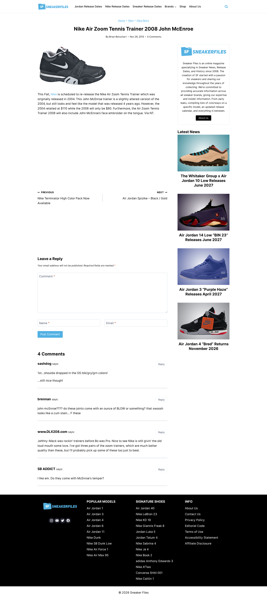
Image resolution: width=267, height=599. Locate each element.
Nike (131, 20)
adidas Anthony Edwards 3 (154, 561)
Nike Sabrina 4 (146, 543)
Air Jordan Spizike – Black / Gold (145, 195)
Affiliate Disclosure (198, 543)
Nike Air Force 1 (97, 549)
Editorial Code (195, 526)
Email (111, 323)
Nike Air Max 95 (98, 555)
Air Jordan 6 (95, 526)
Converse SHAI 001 (149, 573)
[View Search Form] (226, 7)
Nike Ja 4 (142, 549)
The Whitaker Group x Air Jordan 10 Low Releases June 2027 (204, 180)
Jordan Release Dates (88, 6)
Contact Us (193, 514)
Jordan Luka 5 (145, 532)
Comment (47, 276)
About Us (195, 6)
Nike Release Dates (117, 6)
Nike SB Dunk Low (99, 543)
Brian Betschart (118, 36)
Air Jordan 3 (95, 514)
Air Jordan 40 (145, 508)
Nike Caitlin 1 (145, 578)
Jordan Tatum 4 (147, 537)
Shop (183, 6)
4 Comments (154, 36)
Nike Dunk (94, 537)
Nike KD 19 (143, 520)
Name (44, 323)
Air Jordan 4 (95, 520)
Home (121, 20)
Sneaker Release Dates (147, 6)
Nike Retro (143, 20)
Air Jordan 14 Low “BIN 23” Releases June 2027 (203, 237)
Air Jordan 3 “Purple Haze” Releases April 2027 (203, 291)
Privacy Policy (195, 520)
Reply (161, 364)
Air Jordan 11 (95, 532)
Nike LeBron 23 (146, 514)
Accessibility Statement (201, 537)
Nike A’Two (143, 567)
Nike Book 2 (144, 555)
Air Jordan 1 (95, 508)
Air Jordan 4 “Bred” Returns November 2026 (204, 346)
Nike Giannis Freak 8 (150, 526)
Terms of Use (194, 532)
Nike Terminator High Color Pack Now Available (63, 198)
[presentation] (203, 153)
